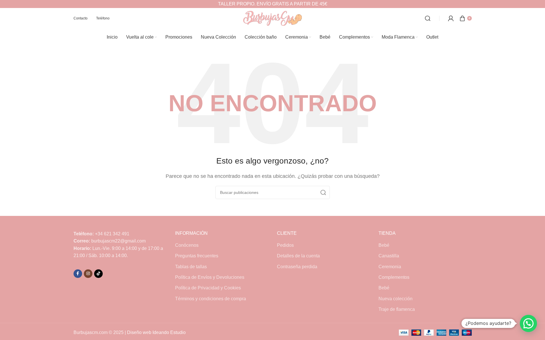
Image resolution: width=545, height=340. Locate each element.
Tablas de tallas (191, 266)
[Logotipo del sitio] (272, 17)
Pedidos (285, 245)
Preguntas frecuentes (196, 255)
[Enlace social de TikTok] (98, 273)
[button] (528, 323)
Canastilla (388, 255)
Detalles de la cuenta (298, 255)
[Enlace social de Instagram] (88, 273)
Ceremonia (389, 266)
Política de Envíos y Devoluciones (209, 277)
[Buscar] (427, 18)
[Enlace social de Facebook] (78, 273)
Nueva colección (395, 298)
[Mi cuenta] (451, 18)
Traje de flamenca (396, 309)
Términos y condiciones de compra (210, 298)
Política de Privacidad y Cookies (208, 287)
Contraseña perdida (297, 266)
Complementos (393, 277)
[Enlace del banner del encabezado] (272, 4)
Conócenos (187, 245)
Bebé (383, 245)
